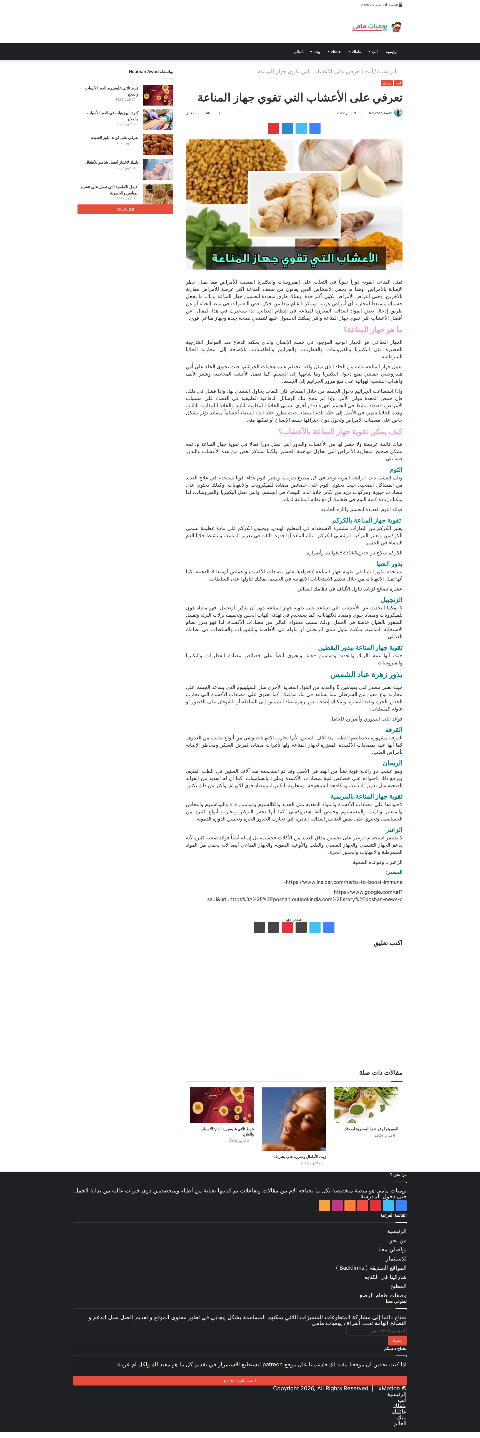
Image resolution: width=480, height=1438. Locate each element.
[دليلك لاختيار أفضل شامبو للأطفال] (158, 169)
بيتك (317, 51)
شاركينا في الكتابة (385, 1277)
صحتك (386, 83)
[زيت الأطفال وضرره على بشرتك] (294, 1119)
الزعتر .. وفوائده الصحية (377, 862)
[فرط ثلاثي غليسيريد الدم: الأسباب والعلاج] (222, 1105)
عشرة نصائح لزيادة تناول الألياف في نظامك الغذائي (349, 589)
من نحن (397, 1240)
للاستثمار (396, 1258)
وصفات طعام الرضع (383, 1295)
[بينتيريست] (98, 5)
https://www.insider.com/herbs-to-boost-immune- (343, 882)
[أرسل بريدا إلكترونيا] (367, 113)
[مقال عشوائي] (148, 5)
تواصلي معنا (392, 1249)
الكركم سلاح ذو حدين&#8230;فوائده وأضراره (354, 553)
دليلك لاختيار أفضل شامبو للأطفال (112, 162)
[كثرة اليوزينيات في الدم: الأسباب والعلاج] (158, 119)
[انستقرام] (123, 5)
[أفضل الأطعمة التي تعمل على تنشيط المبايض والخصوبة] (158, 194)
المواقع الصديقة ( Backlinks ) (371, 1267)
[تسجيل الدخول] (140, 5)
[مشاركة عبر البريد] (273, 927)
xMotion (389, 1388)
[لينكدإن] (287, 128)
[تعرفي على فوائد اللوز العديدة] (158, 144)
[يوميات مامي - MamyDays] (376, 26)
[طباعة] (259, 927)
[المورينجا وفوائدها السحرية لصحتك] (366, 1105)
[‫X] (90, 5)
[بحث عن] (140, 51)
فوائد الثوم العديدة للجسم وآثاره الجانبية (361, 509)
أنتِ (375, 51)
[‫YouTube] (106, 5)
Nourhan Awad (380, 113)
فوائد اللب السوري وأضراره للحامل (365, 719)
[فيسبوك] (82, 5)
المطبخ (398, 1286)
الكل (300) (125, 209)
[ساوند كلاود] (115, 5)
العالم (298, 51)
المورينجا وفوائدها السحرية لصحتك (371, 1128)
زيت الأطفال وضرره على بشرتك (300, 1156)
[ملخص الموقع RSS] (132, 5)
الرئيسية (392, 51)
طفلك (356, 51)
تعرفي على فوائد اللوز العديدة (115, 137)
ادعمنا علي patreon (240, 1380)
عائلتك (336, 51)
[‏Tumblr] (301, 927)
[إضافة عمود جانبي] (156, 5)
